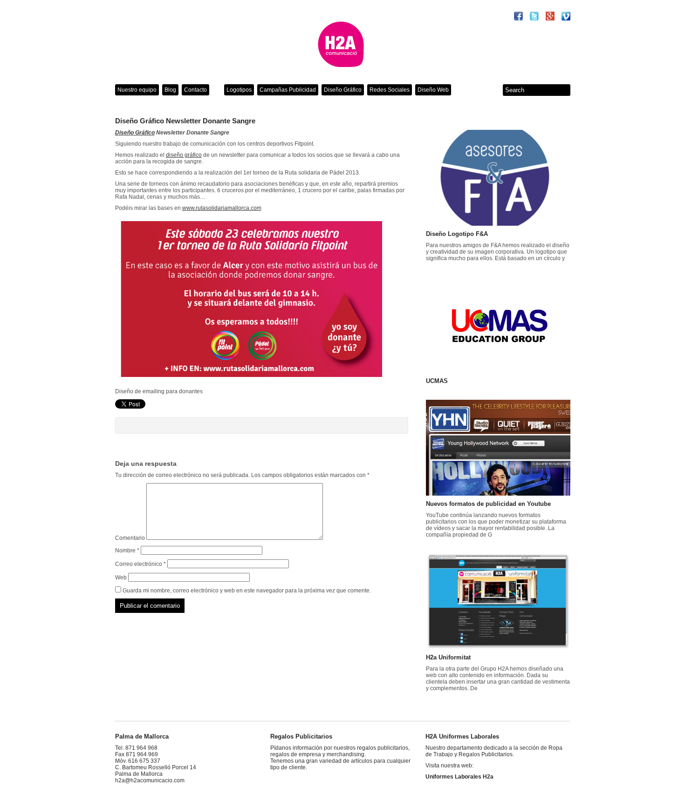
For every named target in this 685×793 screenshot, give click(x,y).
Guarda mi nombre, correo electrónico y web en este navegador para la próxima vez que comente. (247, 590)
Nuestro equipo (137, 90)
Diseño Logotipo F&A (457, 233)
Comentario (130, 538)
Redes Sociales (390, 90)
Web (121, 577)
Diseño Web (433, 90)
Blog (170, 90)
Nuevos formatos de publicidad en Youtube (488, 503)
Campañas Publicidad (288, 90)
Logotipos (239, 90)
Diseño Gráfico (343, 90)
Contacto (195, 90)
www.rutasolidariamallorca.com (221, 208)
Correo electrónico (140, 564)
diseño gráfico (184, 155)
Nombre (127, 550)
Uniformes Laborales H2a (459, 776)
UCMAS (437, 380)
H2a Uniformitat (448, 657)
